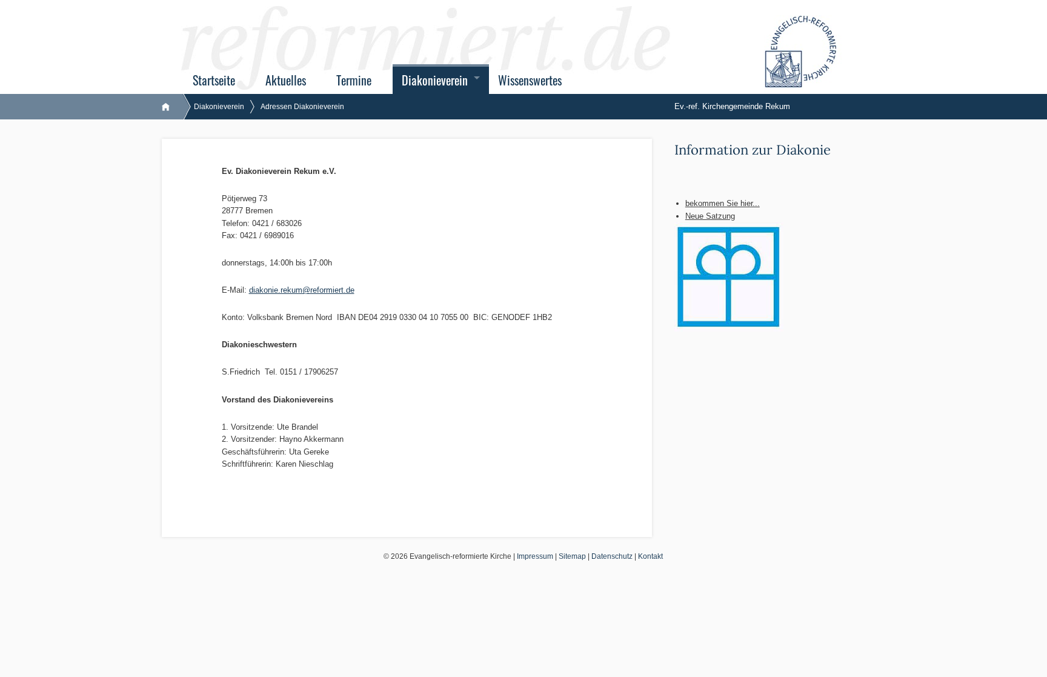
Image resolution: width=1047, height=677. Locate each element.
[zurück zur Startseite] (172, 106)
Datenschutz (612, 556)
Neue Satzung (710, 216)
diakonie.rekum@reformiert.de (301, 290)
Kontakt (650, 556)
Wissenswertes (530, 80)
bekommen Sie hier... (722, 203)
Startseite (214, 80)
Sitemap (572, 556)
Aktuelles (285, 80)
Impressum (535, 556)
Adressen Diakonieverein (302, 106)
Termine (353, 80)
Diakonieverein (435, 80)
